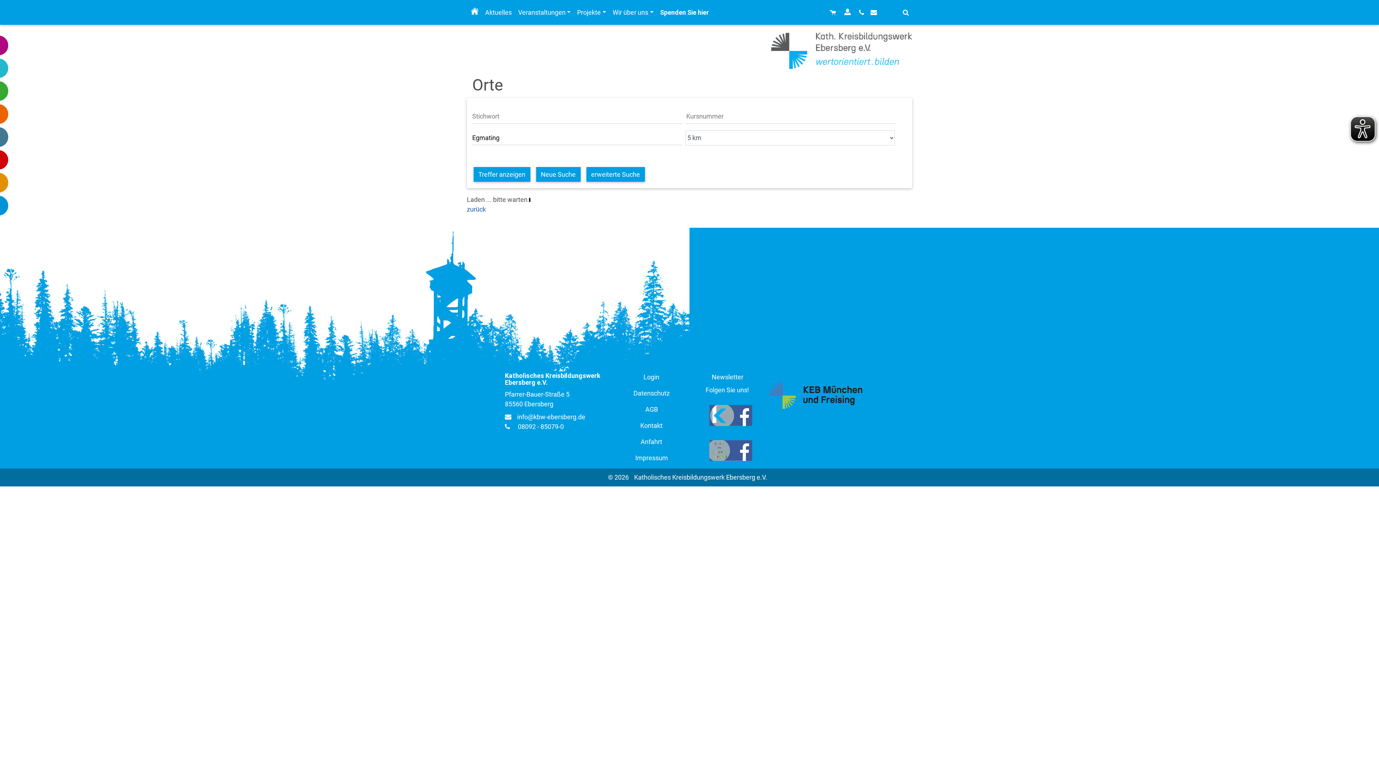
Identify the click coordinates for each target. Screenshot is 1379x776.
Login (651, 377)
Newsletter (727, 377)
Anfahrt (651, 441)
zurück (476, 209)
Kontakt (651, 425)
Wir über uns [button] (630, 12)
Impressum (651, 458)
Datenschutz (651, 393)
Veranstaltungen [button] (542, 12)
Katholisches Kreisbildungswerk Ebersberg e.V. (700, 477)
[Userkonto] (848, 12)
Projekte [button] (589, 12)
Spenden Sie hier (684, 12)
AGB (651, 409)
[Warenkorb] (833, 12)
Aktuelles (498, 12)
